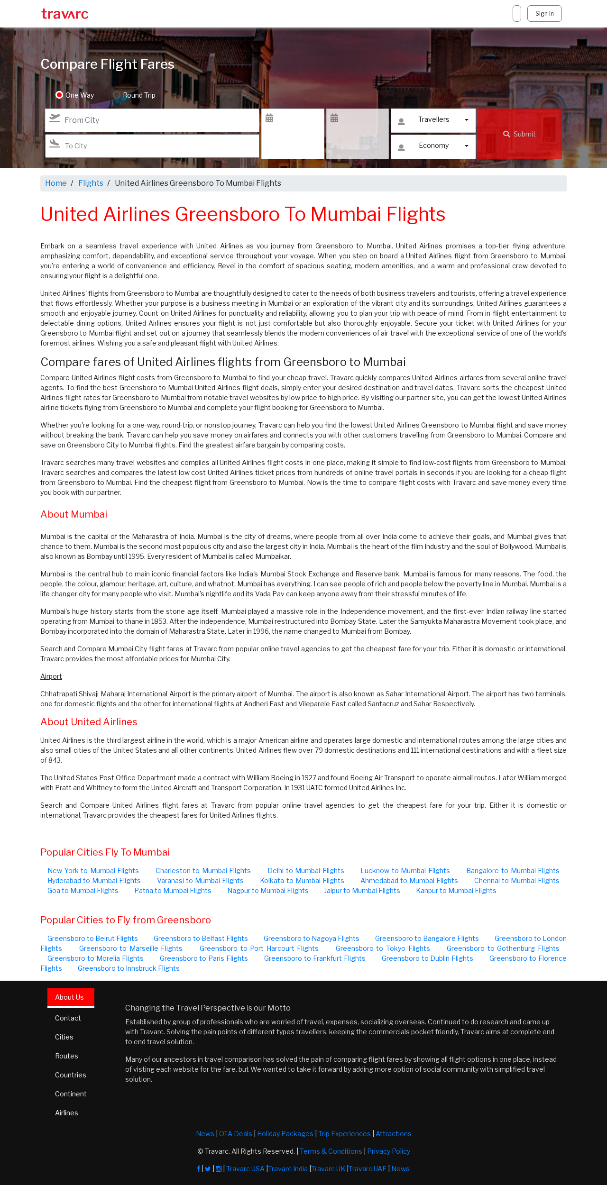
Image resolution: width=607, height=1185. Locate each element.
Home (56, 183)
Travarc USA (245, 1169)
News (205, 1134)
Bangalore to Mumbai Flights (513, 870)
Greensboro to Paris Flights (204, 958)
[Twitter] (208, 1169)
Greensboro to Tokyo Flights (383, 948)
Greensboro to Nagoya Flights (311, 938)
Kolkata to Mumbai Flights (302, 880)
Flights (90, 183)
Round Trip (139, 95)
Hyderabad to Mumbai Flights (94, 880)
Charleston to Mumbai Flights (203, 870)
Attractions (394, 1134)
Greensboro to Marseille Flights (131, 948)
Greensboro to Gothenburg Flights (503, 948)
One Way (79, 95)
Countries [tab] (70, 1075)
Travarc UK (328, 1169)
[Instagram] (218, 1169)
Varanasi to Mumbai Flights (200, 880)
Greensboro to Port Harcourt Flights (259, 948)
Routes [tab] (66, 1056)
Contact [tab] (68, 1018)
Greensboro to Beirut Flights (92, 938)
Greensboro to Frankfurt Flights (315, 958)
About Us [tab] (69, 997)
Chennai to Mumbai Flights (517, 880)
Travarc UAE (367, 1169)
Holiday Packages (285, 1134)
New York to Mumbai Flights (93, 870)
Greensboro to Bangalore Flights (427, 938)
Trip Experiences (344, 1134)
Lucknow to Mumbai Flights (405, 870)
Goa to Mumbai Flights (83, 890)
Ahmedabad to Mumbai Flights (409, 880)
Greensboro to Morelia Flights (95, 958)
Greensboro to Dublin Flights (428, 958)
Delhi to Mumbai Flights (305, 870)
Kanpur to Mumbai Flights (456, 890)
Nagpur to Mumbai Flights (268, 890)
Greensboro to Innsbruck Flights (129, 968)
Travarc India (288, 1169)
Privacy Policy (388, 1151)
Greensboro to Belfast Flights (201, 938)
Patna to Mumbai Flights (173, 890)
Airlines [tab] (66, 1113)
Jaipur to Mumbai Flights (362, 890)
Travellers (434, 119)
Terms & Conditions (331, 1151)
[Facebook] (198, 1169)
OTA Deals (235, 1134)
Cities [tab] (64, 1037)
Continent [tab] (71, 1094)
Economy (434, 145)
